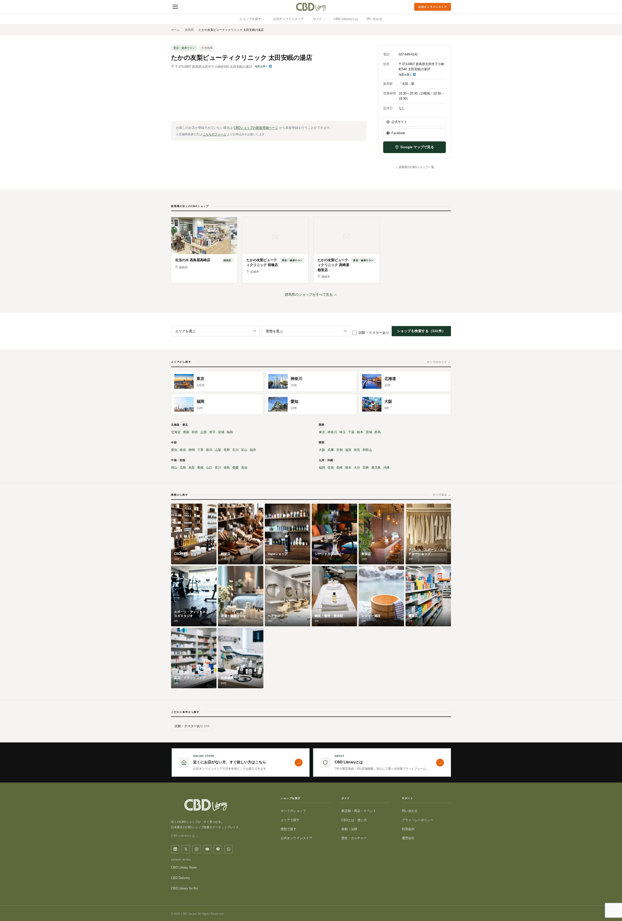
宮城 (221, 432)
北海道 (176, 432)
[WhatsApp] (229, 849)
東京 (322, 432)
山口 (209, 467)
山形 (203, 432)
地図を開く (262, 66)
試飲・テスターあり (374, 333)
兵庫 (331, 450)
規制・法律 (349, 829)
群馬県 (189, 30)
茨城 (369, 432)
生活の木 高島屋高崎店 (192, 260)
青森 (186, 432)
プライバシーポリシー (417, 820)
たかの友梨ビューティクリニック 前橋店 (262, 262)
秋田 (195, 432)
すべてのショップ (293, 811)
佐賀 (331, 467)
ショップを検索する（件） (421, 331)
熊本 (348, 467)
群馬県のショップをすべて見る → (311, 294)
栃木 (360, 432)
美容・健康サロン (184, 47)
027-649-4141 (408, 54)
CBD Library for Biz (184, 888)
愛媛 (235, 467)
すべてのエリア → (439, 362)
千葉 (351, 432)
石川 (235, 450)
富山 (244, 450)
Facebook (398, 133)
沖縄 (386, 467)
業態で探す (288, 829)
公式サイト (399, 122)
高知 (244, 467)
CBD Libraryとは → (185, 835)
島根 (200, 467)
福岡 (322, 467)
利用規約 (408, 829)
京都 (339, 450)
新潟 (209, 450)
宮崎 (366, 467)
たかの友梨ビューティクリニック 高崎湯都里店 (333, 265)
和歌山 (367, 450)
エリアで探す (290, 820)
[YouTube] (207, 849)
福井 (253, 450)
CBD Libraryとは (346, 19)
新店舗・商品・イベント (358, 811)
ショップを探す (252, 19)
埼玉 (342, 432)
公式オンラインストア (432, 6)
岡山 (174, 467)
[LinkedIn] (175, 849)
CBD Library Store (184, 867)
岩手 (212, 432)
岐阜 (183, 450)
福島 (230, 432)
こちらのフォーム (214, 134)
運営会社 (408, 838)
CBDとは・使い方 (354, 820)
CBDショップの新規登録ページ (256, 127)
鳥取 (192, 467)
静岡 (192, 450)
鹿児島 (376, 467)
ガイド (319, 19)
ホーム (175, 30)
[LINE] (218, 849)
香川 (218, 467)
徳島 (227, 467)
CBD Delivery (180, 878)
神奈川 (332, 432)
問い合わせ (374, 19)
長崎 (339, 467)
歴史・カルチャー (354, 838)
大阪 (322, 450)
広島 (183, 467)
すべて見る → (442, 494)
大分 (357, 467)
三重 (200, 450)
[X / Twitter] (186, 849)
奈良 (357, 450)
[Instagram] (196, 849)
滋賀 (348, 450)
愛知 (174, 450)
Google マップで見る (417, 147)
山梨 (218, 450)
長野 (227, 450)
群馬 (377, 432)
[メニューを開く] (175, 6)
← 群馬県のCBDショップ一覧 (414, 167)
